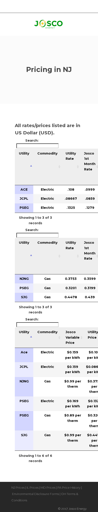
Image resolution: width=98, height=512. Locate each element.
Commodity (47, 153)
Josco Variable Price (73, 337)
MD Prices (48, 487)
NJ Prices (18, 487)
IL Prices (33, 487)
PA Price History (68, 487)
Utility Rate (71, 156)
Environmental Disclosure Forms (35, 494)
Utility (24, 153)
